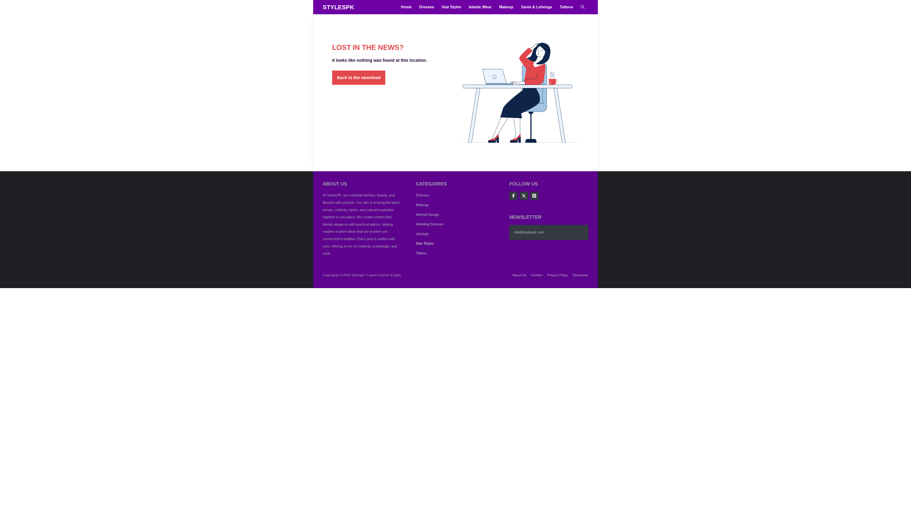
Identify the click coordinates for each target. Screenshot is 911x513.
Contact (537, 275)
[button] (582, 7)
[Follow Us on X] (524, 196)
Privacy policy (557, 275)
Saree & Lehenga (536, 7)
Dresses (426, 7)
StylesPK (338, 7)
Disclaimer (580, 275)
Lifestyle (422, 234)
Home (406, 7)
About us (519, 275)
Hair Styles (451, 7)
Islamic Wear (480, 7)
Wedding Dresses (430, 224)
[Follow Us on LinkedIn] (534, 196)
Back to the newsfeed (359, 77)
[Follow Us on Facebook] (513, 196)
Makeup (506, 7)
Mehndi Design (427, 215)
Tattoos (566, 7)
